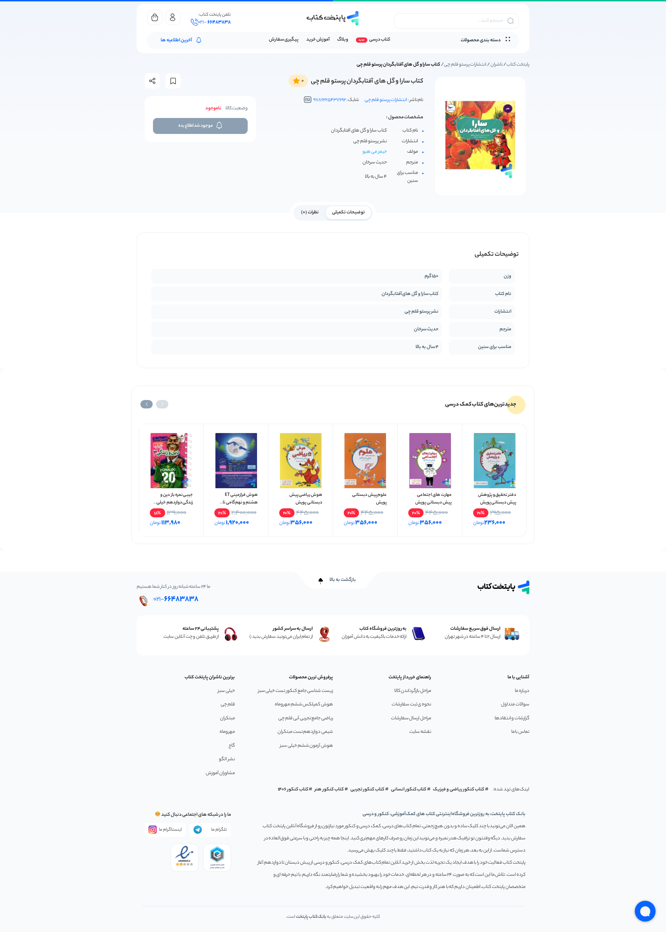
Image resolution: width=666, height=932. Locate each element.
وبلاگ (342, 40)
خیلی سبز (226, 691)
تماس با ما (520, 732)
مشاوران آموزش (220, 773)
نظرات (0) (310, 213)
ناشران (496, 65)
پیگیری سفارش (284, 40)
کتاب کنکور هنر (329, 790)
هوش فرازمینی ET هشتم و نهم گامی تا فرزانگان (240, 502)
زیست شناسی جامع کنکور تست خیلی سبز (295, 691)
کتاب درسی (379, 40)
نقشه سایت (420, 732)
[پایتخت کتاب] (333, 18)
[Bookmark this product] (173, 81)
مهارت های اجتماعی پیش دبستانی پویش (433, 498)
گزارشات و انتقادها (512, 718)
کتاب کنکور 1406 (293, 790)
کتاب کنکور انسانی (409, 790)
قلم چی (228, 705)
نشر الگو (227, 759)
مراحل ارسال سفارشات (411, 718)
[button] (162, 404)
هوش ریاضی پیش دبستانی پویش (305, 498)
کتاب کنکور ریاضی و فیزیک (458, 790)
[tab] (348, 212)
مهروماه (227, 732)
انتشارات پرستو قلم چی (465, 65)
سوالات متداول (515, 705)
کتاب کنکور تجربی (367, 790)
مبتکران (227, 718)
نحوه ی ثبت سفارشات (411, 705)
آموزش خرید (318, 40)
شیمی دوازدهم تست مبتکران (305, 732)
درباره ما (522, 691)
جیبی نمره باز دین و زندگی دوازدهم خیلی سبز (174, 502)
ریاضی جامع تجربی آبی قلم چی (305, 718)
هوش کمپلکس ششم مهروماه (304, 705)
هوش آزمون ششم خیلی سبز (306, 746)
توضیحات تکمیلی (348, 213)
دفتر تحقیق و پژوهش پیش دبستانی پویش (497, 498)
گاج (232, 746)
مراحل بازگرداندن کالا (412, 691)
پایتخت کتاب (517, 65)
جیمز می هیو (374, 152)
